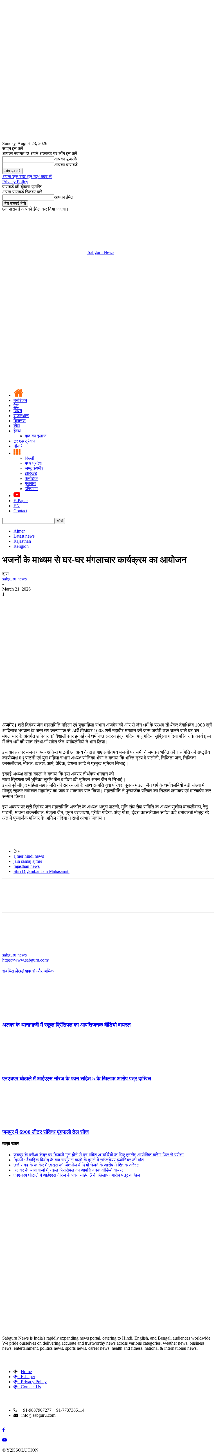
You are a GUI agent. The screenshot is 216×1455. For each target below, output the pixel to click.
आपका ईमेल (63, 197)
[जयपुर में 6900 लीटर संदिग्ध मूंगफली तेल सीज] (33, 1121)
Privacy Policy (15, 181)
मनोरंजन (20, 400)
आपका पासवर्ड (66, 164)
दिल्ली (29, 458)
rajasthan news (27, 866)
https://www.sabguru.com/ (25, 960)
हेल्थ (17, 430)
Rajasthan (22, 541)
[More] (92, 603)
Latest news (24, 536)
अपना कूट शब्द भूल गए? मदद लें (27, 176)
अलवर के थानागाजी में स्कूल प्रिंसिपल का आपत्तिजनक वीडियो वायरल (66, 1025)
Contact (20, 510)
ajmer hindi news (29, 856)
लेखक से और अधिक (37, 971)
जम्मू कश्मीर (34, 468)
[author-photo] (15, 949)
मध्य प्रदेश (33, 463)
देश (16, 405)
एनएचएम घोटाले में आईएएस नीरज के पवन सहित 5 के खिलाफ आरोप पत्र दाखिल (76, 1078)
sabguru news (14, 578)
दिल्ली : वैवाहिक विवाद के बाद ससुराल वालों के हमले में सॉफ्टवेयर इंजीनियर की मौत (79, 1159)
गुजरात (30, 483)
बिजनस (20, 420)
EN (17, 505)
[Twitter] (31, 602)
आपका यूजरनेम (66, 159)
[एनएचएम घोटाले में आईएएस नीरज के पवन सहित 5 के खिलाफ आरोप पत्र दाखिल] (33, 1067)
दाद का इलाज (35, 435)
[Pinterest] (52, 602)
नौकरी (19, 446)
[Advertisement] (108, 297)
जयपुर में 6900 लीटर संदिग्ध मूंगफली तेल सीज (45, 1132)
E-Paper (21, 500)
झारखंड (31, 473)
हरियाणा (31, 488)
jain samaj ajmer (28, 861)
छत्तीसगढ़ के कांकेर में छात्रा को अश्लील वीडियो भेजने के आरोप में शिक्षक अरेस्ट (76, 1165)
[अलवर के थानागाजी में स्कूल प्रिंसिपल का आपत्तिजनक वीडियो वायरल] (33, 1013)
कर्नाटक (31, 478)
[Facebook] (11, 602)
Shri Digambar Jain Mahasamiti (41, 871)
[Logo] (45, 380)
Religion (21, 546)
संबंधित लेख (11, 971)
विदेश (18, 410)
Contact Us (31, 1386)
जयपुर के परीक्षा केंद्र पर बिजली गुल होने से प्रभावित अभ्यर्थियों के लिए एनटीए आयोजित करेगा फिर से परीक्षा (99, 1154)
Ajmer (19, 531)
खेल (17, 425)
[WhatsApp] (72, 602)
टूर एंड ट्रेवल (24, 441)
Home (26, 1371)
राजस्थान (21, 415)
